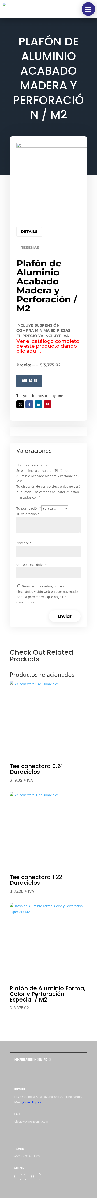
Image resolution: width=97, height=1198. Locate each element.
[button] (88, 9)
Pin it (47, 404)
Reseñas (29, 247)
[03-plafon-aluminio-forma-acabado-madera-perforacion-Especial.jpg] (51, 178)
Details (29, 231)
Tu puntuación (28, 508)
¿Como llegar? (31, 1102)
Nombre (24, 543)
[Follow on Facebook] (18, 1176)
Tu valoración (27, 514)
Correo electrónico (31, 564)
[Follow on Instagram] (37, 1176)
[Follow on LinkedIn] (28, 1176)
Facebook (29, 404)
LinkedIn (38, 404)
